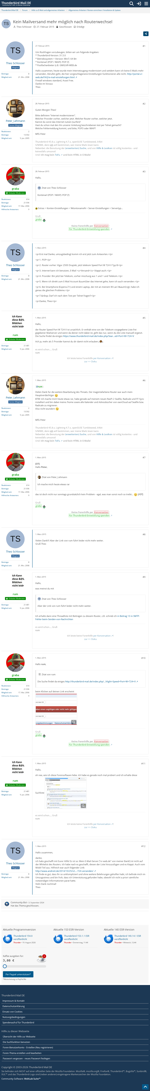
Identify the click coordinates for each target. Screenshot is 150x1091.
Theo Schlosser (24, 26)
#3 (144, 171)
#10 (143, 657)
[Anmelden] (139, 3)
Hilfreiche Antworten (9, 209)
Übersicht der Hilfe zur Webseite (19, 1036)
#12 (143, 846)
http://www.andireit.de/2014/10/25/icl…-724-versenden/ (64, 870)
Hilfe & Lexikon (104, 148)
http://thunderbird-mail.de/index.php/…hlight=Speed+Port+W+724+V (100, 681)
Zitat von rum (49, 674)
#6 (144, 380)
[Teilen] (146, 33)
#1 (144, 45)
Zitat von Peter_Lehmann (54, 477)
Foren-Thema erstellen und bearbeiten (22, 1053)
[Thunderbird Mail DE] (16, 4)
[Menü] (146, 4)
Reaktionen (6, 131)
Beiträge (4, 74)
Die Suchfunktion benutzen (16, 1042)
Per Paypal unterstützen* (18, 974)
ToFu (57, 154)
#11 (143, 763)
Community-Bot (19, 902)
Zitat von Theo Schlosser (54, 187)
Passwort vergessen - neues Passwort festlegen (26, 1058)
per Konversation (102, 358)
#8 (144, 534)
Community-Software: (20, 1078)
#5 (144, 317)
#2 (144, 103)
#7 (144, 457)
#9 (144, 576)
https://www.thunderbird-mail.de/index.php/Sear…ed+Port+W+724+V (98, 336)
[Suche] (131, 4)
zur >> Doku (90, 361)
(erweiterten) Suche (75, 148)
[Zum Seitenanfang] (145, 1087)
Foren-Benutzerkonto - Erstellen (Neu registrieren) (28, 1047)
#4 (144, 247)
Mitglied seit (6, 77)
